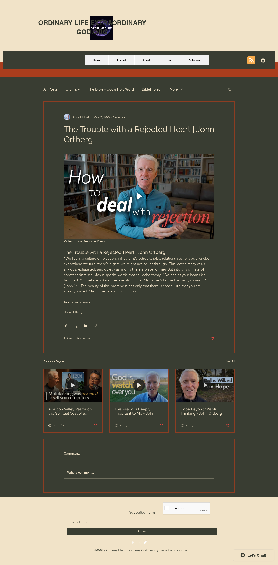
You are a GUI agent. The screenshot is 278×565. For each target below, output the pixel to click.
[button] (229, 89)
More (174, 89)
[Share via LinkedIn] (86, 326)
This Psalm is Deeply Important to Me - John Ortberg (134, 411)
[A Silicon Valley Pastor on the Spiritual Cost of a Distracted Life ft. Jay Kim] (73, 385)
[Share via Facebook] (66, 326)
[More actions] (211, 117)
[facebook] (133, 542)
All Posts (50, 89)
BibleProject (151, 89)
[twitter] (145, 542)
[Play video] (139, 196)
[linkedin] (139, 542)
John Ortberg (73, 312)
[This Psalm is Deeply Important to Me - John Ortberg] (139, 385)
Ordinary (73, 89)
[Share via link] (95, 326)
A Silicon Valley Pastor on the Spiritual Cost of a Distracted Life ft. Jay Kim (70, 411)
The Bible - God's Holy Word (111, 89)
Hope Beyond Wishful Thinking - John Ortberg (201, 411)
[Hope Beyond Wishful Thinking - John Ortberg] (205, 385)
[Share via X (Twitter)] (76, 326)
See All (230, 361)
